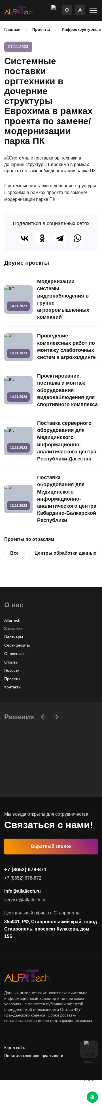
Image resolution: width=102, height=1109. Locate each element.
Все (14, 553)
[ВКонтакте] (24, 238)
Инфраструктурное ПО (25, 783)
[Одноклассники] (42, 238)
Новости (12, 670)
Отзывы (11, 662)
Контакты (12, 687)
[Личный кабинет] (80, 10)
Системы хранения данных (29, 791)
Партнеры (13, 637)
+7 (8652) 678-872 (22, 878)
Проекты (41, 29)
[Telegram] (60, 238)
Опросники (14, 653)
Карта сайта (15, 1047)
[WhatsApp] (77, 238)
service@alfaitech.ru (24, 899)
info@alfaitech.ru (22, 891)
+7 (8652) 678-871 (25, 869)
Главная (12, 29)
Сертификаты (17, 645)
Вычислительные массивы (28, 775)
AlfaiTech (12, 620)
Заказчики (13, 628)
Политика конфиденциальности (33, 1055)
